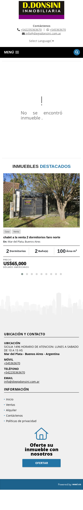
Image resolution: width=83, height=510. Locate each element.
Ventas (10, 405)
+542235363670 (31, 30)
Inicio (9, 399)
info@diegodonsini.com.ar (21, 382)
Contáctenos (14, 415)
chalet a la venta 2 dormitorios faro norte (31, 237)
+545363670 (58, 30)
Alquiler (11, 410)
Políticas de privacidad (21, 421)
